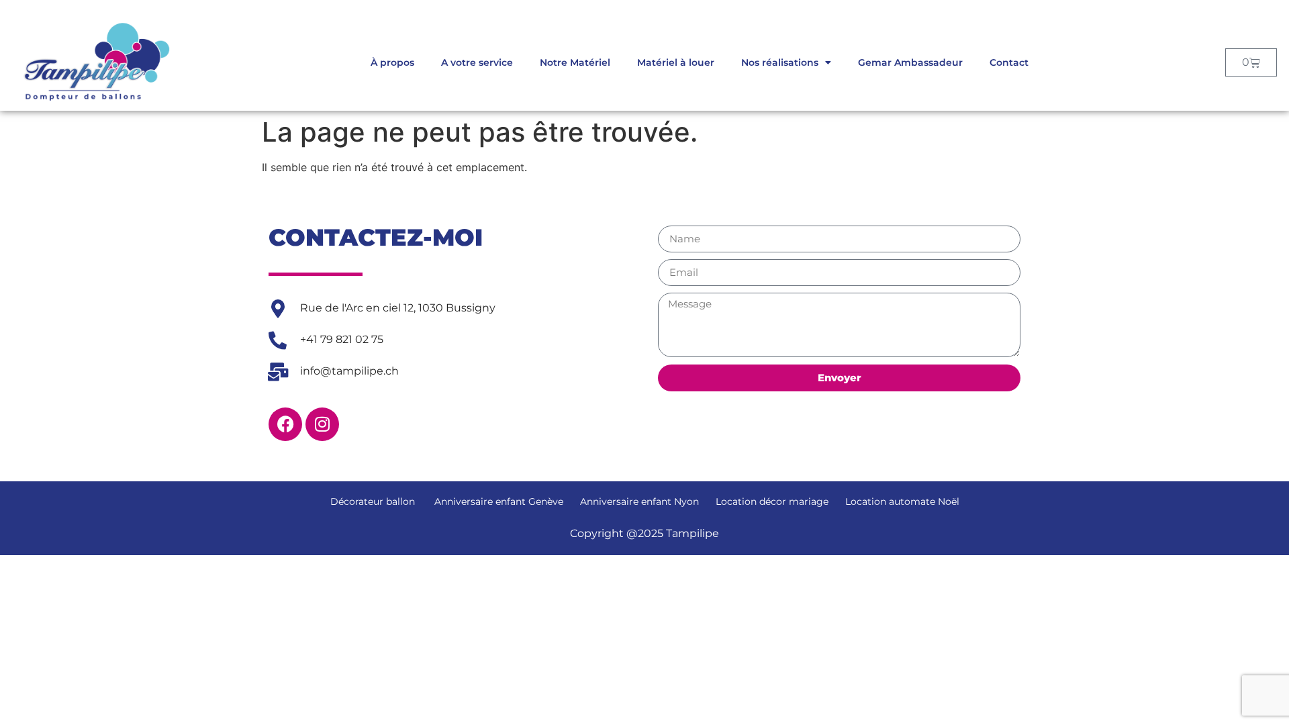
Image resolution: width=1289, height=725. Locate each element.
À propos (392, 62)
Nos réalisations (779, 62)
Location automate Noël (902, 501)
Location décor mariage (772, 501)
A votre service (477, 62)
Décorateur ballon (372, 501)
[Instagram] (322, 424)
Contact (1009, 62)
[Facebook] (285, 424)
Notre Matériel (575, 62)
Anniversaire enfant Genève (497, 501)
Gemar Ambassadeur (910, 62)
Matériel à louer (675, 62)
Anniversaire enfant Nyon (639, 501)
